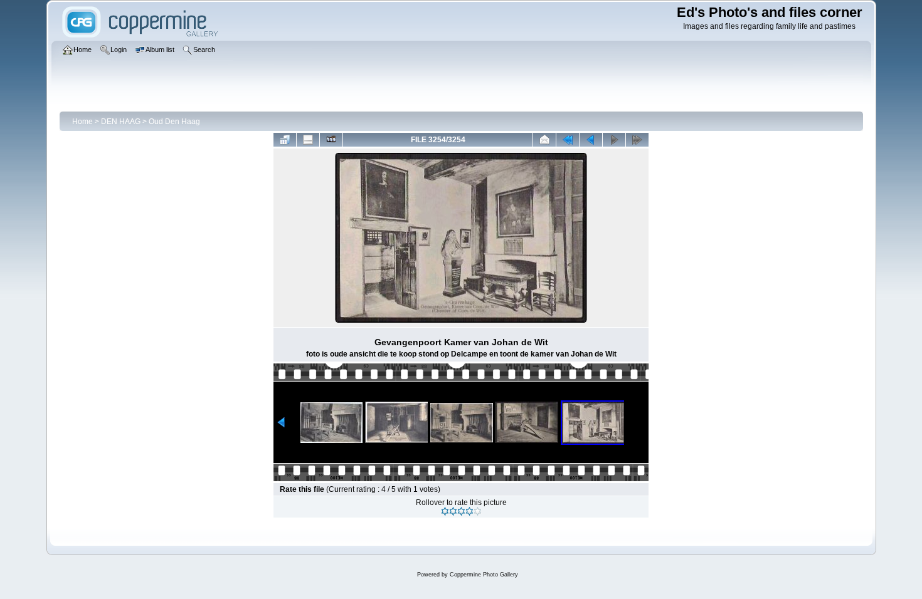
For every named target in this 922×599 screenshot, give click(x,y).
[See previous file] (591, 140)
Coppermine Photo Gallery (484, 574)
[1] (445, 511)
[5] (478, 511)
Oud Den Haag (174, 121)
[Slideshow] (331, 140)
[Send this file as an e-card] (544, 140)
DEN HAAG (120, 121)
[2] (453, 511)
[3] (461, 511)
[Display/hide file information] (308, 140)
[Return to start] (567, 140)
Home (82, 121)
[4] (469, 511)
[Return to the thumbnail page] (284, 140)
